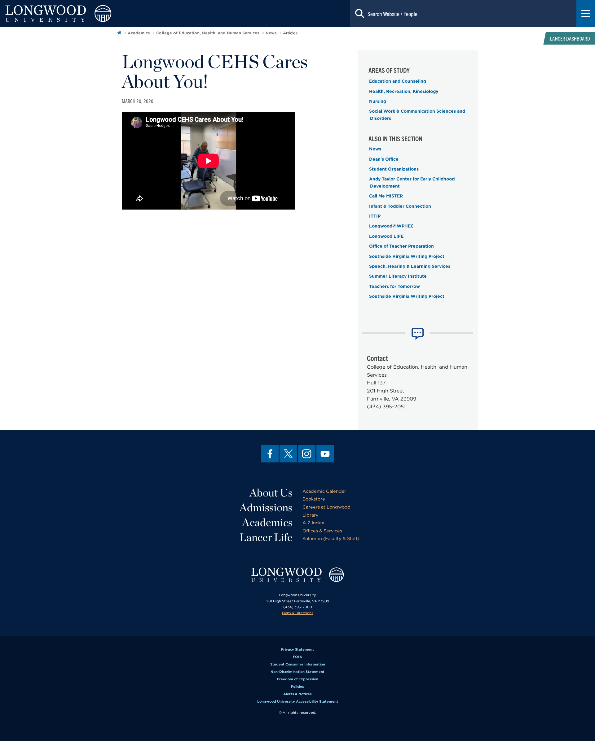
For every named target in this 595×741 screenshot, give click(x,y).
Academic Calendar (324, 491)
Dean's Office (384, 159)
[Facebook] (270, 453)
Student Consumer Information (297, 664)
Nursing (377, 101)
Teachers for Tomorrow (394, 286)
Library (310, 515)
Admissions (266, 507)
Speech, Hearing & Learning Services (409, 266)
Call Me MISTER (386, 195)
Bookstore (313, 498)
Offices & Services (322, 530)
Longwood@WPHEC (391, 225)
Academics (139, 33)
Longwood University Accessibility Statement (297, 701)
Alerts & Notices (297, 694)
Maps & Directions (297, 613)
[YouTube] (325, 453)
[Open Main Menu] (585, 13)
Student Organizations (394, 169)
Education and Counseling (397, 81)
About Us (271, 492)
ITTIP (375, 216)
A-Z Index (313, 522)
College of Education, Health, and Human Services (207, 33)
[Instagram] (306, 453)
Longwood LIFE (386, 236)
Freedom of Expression (297, 679)
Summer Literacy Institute (398, 276)
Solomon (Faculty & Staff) (330, 538)
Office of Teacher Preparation (401, 246)
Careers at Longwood (326, 506)
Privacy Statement (297, 649)
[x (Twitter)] (288, 453)
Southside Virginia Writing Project (406, 256)
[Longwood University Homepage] (119, 13)
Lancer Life (266, 537)
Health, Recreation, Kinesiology (403, 91)
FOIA (297, 657)
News (271, 33)
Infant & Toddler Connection (400, 206)
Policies (297, 686)
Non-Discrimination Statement (297, 672)
